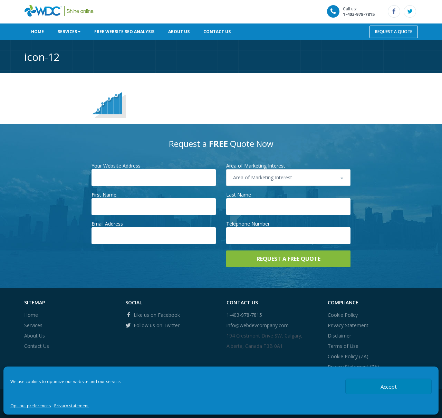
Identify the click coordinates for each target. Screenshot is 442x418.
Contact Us (217, 32)
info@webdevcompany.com (258, 325)
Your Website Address (116, 165)
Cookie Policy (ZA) (348, 356)
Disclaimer (339, 335)
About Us (179, 32)
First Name (104, 194)
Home (37, 32)
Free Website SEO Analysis (124, 32)
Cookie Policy (343, 315)
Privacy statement (71, 406)
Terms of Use (343, 346)
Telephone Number (248, 223)
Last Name (238, 194)
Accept (389, 386)
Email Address (107, 223)
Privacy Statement (348, 325)
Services (68, 32)
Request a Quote (393, 32)
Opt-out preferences (30, 406)
